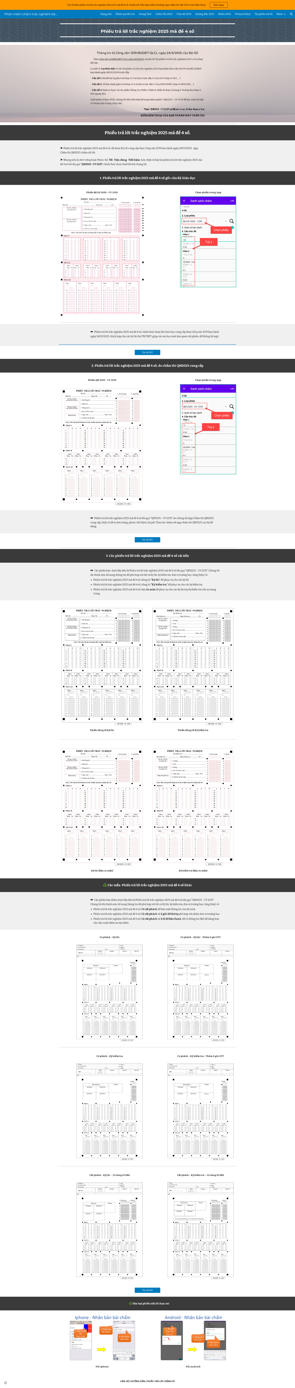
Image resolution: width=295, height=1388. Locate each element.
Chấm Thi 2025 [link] (164, 14)
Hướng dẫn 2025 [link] (204, 14)
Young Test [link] (145, 14)
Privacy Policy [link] (243, 14)
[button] (291, 14)
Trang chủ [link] (106, 14)
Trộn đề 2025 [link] (184, 14)
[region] (147, 5)
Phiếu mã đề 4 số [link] (125, 14)
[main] (147, 30)
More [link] (280, 14)
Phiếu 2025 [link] (224, 14)
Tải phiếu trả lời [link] (264, 14)
